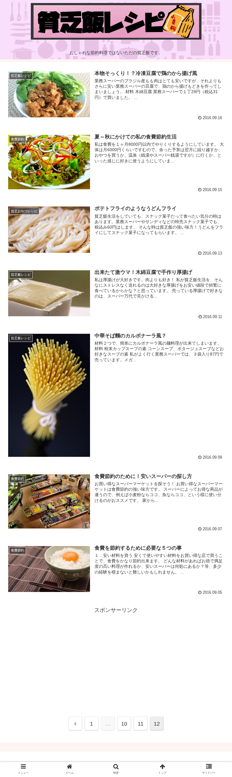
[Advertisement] (116, 657)
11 (140, 724)
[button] (214, 592)
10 (124, 724)
